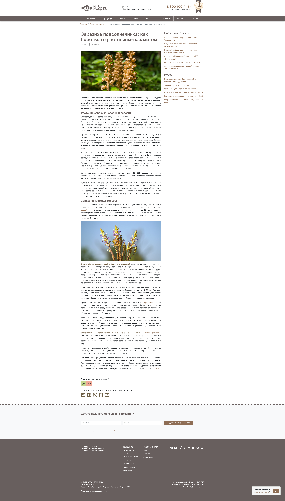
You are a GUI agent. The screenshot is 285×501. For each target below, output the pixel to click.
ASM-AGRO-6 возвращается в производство (184, 92)
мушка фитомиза (152, 333)
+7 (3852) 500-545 (196, 482)
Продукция (108, 18)
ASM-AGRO (88, 482)
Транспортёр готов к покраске (178, 85)
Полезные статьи (97, 24)
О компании (90, 18)
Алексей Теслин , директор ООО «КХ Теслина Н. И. (180, 38)
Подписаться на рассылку (178, 423)
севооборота (87, 210)
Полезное (149, 18)
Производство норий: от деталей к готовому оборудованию (180, 80)
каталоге (155, 368)
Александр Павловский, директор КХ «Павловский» (181, 57)
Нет (89, 383)
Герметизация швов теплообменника (180, 89)
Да (83, 383)
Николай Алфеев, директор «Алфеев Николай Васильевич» (180, 51)
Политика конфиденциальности (94, 491)
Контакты (196, 18)
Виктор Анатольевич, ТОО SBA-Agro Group (183, 62)
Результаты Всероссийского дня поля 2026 (183, 96)
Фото (122, 18)
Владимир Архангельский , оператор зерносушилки (180, 45)
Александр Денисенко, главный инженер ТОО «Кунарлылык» (182, 67)
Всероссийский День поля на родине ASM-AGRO (183, 100)
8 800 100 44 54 (197, 484)
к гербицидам (148, 302)
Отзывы (180, 18)
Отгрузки (166, 18)
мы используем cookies (261, 492)
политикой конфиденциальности (118, 431)
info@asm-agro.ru (196, 487)
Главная (83, 24)
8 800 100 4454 (179, 7)
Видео (135, 18)
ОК (276, 491)
